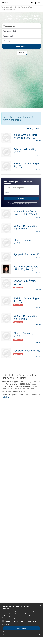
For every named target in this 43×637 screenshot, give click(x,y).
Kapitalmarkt (6, 396)
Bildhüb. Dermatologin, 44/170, (27, 299)
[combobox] (21, 30)
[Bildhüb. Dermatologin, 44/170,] (7, 166)
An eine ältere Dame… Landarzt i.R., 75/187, (26, 212)
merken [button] (38, 140)
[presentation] (31, 2)
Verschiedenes (8, 26)
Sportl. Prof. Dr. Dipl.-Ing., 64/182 (26, 226)
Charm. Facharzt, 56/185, (23, 241)
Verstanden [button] (21, 628)
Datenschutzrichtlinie (19, 201)
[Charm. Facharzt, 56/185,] (7, 242)
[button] (22, 52)
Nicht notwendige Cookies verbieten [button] (21, 633)
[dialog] (21, 620)
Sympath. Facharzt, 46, (27, 350)
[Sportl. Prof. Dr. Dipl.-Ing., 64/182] (7, 228)
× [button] (41, 605)
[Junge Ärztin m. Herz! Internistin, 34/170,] (7, 137)
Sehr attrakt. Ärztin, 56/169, (25, 150)
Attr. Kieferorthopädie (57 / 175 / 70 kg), (26, 267)
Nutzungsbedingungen (31, 201)
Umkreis (6, 41)
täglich (7, 192)
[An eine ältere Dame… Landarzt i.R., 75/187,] (7, 213)
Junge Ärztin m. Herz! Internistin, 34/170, (26, 136)
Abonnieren (21, 198)
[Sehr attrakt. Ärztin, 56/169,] (7, 151)
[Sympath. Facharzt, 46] (7, 256)
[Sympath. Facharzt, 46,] (7, 353)
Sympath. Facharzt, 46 (26, 253)
